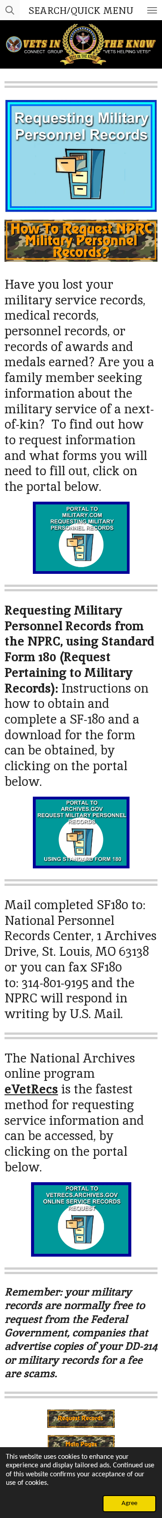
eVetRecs (31, 1089)
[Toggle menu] (152, 10)
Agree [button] (129, 1503)
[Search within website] (10, 10)
